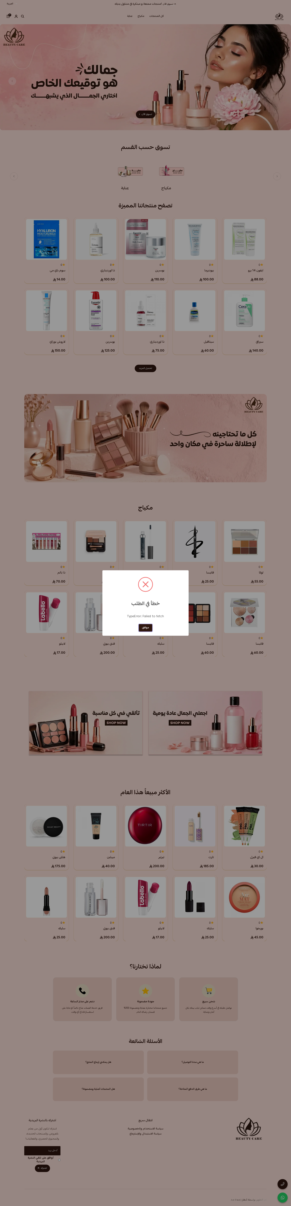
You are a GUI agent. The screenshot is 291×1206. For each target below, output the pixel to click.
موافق (145, 628)
